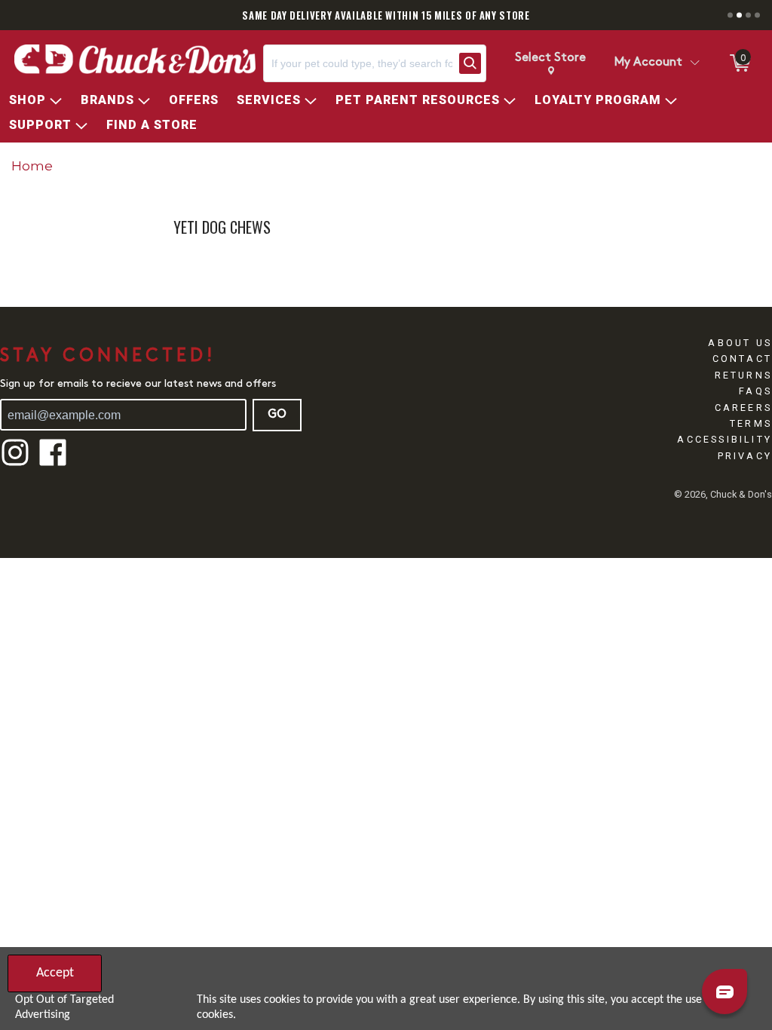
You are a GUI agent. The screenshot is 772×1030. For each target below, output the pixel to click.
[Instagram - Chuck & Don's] (15, 464)
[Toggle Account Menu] (694, 63)
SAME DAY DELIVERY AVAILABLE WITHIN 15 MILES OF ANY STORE (385, 15)
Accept (55, 973)
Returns (743, 375)
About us (740, 342)
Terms (751, 423)
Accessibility (724, 439)
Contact (742, 358)
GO (277, 415)
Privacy (745, 455)
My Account (648, 63)
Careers (743, 407)
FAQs (755, 391)
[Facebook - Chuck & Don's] (53, 464)
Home (32, 165)
